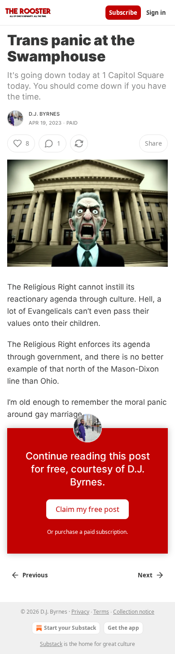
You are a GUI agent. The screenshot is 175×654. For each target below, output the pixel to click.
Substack (51, 644)
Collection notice (133, 611)
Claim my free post (87, 509)
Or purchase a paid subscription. (87, 532)
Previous (35, 575)
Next (145, 575)
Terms (101, 611)
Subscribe (123, 13)
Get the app (123, 628)
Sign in (156, 13)
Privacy (80, 611)
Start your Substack (70, 628)
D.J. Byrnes (44, 114)
